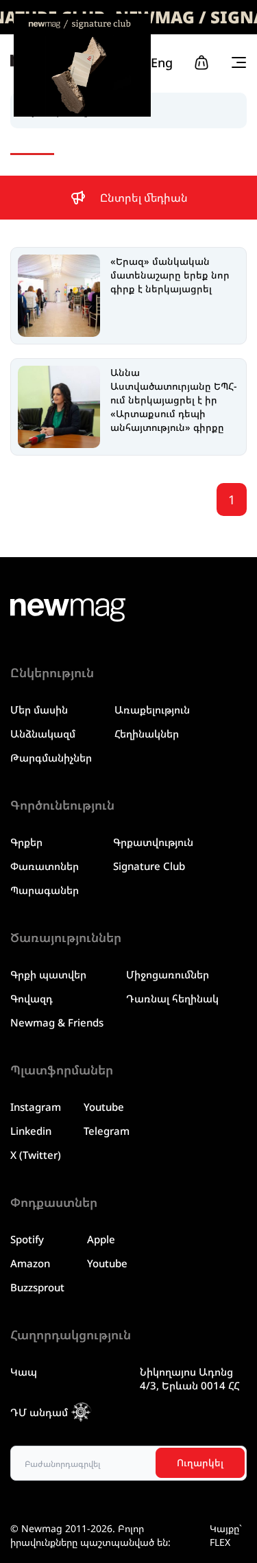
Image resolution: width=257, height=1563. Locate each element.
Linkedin (30, 1131)
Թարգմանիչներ (51, 757)
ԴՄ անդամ (39, 1412)
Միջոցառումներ (167, 974)
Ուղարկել (200, 1462)
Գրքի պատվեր (48, 974)
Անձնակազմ (42, 733)
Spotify (27, 1239)
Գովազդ (31, 998)
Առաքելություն (152, 709)
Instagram (35, 1107)
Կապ (23, 1371)
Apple (101, 1239)
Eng (162, 62)
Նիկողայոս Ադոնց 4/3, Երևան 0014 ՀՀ (190, 1378)
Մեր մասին (39, 709)
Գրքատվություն (153, 842)
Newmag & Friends (56, 1022)
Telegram (107, 1131)
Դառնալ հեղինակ (172, 998)
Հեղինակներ (146, 733)
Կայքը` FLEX (226, 1535)
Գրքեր (26, 842)
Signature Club (149, 866)
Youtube (104, 1107)
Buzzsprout (37, 1287)
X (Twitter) (35, 1155)
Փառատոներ (44, 866)
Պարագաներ (44, 890)
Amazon (30, 1263)
